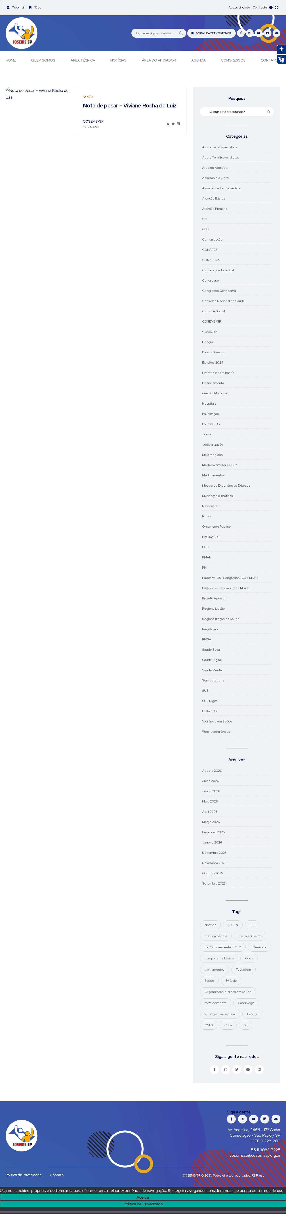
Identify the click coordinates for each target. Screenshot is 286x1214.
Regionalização (213, 609)
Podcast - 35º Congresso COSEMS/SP (230, 578)
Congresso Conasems (219, 291)
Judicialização (212, 444)
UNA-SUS (209, 711)
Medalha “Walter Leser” (219, 465)
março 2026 (211, 822)
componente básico (219, 958)
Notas (206, 516)
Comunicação (212, 239)
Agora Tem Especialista (219, 147)
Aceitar (143, 1197)
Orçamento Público (216, 527)
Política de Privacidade (143, 1203)
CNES (209, 1025)
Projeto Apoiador (215, 598)
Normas (210, 925)
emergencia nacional (220, 1014)
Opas (249, 958)
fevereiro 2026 (213, 832)
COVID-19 (209, 332)
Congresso (210, 280)
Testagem (243, 969)
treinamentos (214, 969)
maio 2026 (210, 801)
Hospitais (209, 403)
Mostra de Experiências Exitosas (226, 486)
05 (246, 1025)
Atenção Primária (214, 209)
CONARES (209, 250)
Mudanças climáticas (217, 496)
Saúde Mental (212, 670)
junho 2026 (211, 791)
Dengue (208, 342)
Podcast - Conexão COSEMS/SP (226, 588)
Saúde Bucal (211, 650)
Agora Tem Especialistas (220, 157)
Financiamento (213, 383)
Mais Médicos (212, 455)
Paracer (253, 1014)
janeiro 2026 (212, 842)
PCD (205, 547)
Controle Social (213, 311)
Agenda (198, 60)
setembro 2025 (214, 883)
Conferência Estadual (218, 270)
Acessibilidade (239, 7)
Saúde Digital (212, 660)
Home (11, 60)
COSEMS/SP (211, 321)
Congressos (233, 60)
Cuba (228, 1025)
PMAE (206, 557)
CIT (204, 219)
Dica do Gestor (213, 352)
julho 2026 (210, 781)
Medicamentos (213, 475)
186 (252, 925)
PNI (204, 568)
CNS (205, 229)
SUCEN (233, 925)
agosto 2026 (212, 771)
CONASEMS (211, 260)
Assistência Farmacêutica (221, 188)
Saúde (209, 981)
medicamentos (216, 936)
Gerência (259, 947)
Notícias (118, 60)
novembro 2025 (214, 863)
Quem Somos (43, 60)
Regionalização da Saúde (221, 619)
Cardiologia (246, 1003)
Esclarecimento (250, 936)
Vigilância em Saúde (217, 721)
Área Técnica (83, 60)
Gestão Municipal (215, 393)
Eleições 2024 (212, 362)
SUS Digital (210, 701)
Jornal (207, 434)
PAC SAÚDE (211, 537)
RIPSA (206, 639)
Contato (269, 60)
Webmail (18, 7)
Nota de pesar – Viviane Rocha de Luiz (130, 105)
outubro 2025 (212, 873)
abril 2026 (209, 812)
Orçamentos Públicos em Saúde (228, 992)
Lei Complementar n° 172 (223, 947)
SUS (205, 691)
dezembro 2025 (214, 853)
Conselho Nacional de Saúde (223, 301)
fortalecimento (215, 1003)
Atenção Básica (213, 198)
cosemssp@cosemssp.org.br (254, 1155)
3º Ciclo (231, 981)
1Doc (37, 7)
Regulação (210, 629)
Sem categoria (213, 680)
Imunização (210, 414)
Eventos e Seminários (218, 373)
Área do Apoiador (159, 60)
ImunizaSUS (211, 424)
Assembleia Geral (215, 178)
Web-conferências (216, 732)
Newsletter (210, 506)
